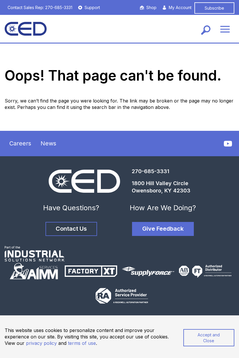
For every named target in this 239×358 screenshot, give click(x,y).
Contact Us (71, 228)
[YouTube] (228, 144)
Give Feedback (163, 228)
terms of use (82, 343)
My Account (180, 7)
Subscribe (214, 8)
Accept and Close (209, 337)
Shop (151, 7)
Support (92, 7)
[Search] (206, 28)
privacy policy (41, 343)
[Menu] (225, 29)
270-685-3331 (150, 171)
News (48, 143)
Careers (20, 143)
